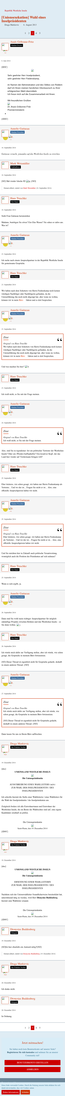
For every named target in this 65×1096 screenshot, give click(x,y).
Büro (21, 300)
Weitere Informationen (11, 1092)
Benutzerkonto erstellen (32, 1062)
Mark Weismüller (29, 188)
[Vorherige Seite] (21, 33)
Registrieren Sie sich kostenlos (20, 1052)
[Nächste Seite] (44, 33)
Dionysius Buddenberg (31, 953)
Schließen (25, 1092)
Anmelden (33, 1069)
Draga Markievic (12, 24)
